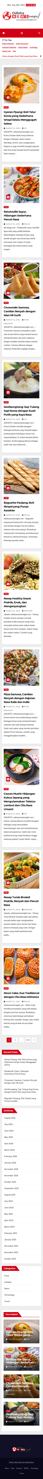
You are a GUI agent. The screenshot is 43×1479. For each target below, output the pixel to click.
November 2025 (11, 1176)
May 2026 (8, 1137)
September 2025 (11, 1188)
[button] (39, 33)
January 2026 (10, 1163)
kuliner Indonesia (8, 44)
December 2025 (11, 1169)
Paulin (27, 224)
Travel (7, 1301)
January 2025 (10, 1240)
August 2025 (9, 1195)
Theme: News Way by (17, 1462)
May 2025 (8, 1214)
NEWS (26, 1468)
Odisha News (29, 1462)
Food (6, 107)
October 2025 (10, 1182)
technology (33, 47)
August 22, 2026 (13, 515)
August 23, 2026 (13, 224)
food (14, 51)
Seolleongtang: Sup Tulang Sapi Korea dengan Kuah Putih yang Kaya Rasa (21, 410)
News (6, 1289)
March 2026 (9, 1150)
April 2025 (8, 1220)
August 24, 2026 (13, 128)
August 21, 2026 (13, 909)
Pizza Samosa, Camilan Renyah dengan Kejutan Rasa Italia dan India (19, 698)
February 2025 (10, 1233)
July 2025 (8, 1201)
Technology (9, 1295)
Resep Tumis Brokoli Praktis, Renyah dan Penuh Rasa (21, 901)
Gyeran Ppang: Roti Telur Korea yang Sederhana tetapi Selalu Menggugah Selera (20, 1062)
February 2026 (10, 1156)
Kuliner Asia (6, 51)
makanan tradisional (9, 47)
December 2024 (11, 1246)
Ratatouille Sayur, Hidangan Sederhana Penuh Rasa (17, 215)
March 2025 (9, 1227)
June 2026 (8, 1131)
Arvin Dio (28, 611)
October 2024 (10, 1259)
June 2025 (8, 1208)
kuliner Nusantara (22, 44)
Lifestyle (8, 1282)
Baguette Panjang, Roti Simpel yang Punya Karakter (19, 506)
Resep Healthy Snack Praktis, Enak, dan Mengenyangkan (17, 602)
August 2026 (9, 1118)
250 (28, 1040)
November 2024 (11, 1252)
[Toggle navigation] (21, 33)
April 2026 (8, 1144)
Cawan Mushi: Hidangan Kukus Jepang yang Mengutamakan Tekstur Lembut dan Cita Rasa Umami (19, 801)
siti (25, 128)
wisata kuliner (23, 47)
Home (7, 1468)
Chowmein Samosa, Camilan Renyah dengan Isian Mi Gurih (19, 311)
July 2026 (8, 1124)
